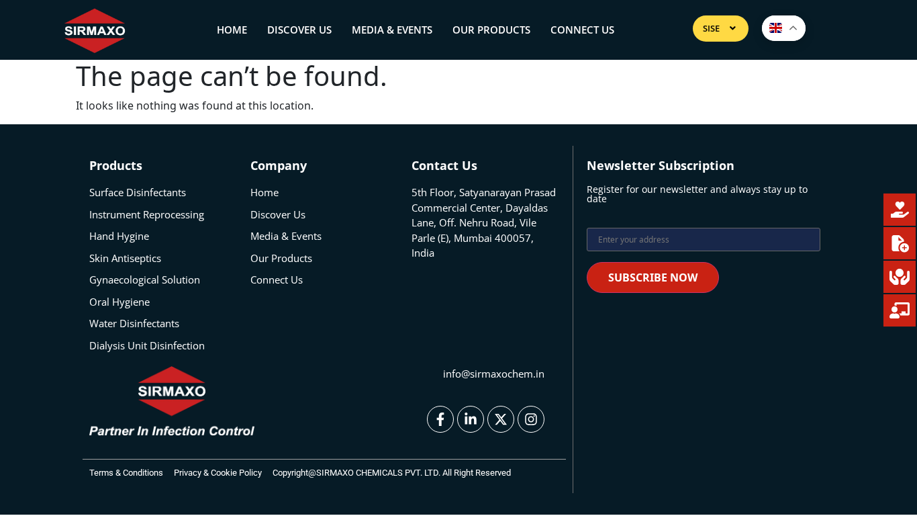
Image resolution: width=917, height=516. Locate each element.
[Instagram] (531, 419)
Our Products (491, 29)
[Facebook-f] (440, 419)
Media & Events (392, 29)
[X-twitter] (500, 419)
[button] (721, 28)
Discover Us (299, 29)
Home (232, 29)
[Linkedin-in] (470, 419)
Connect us (582, 29)
